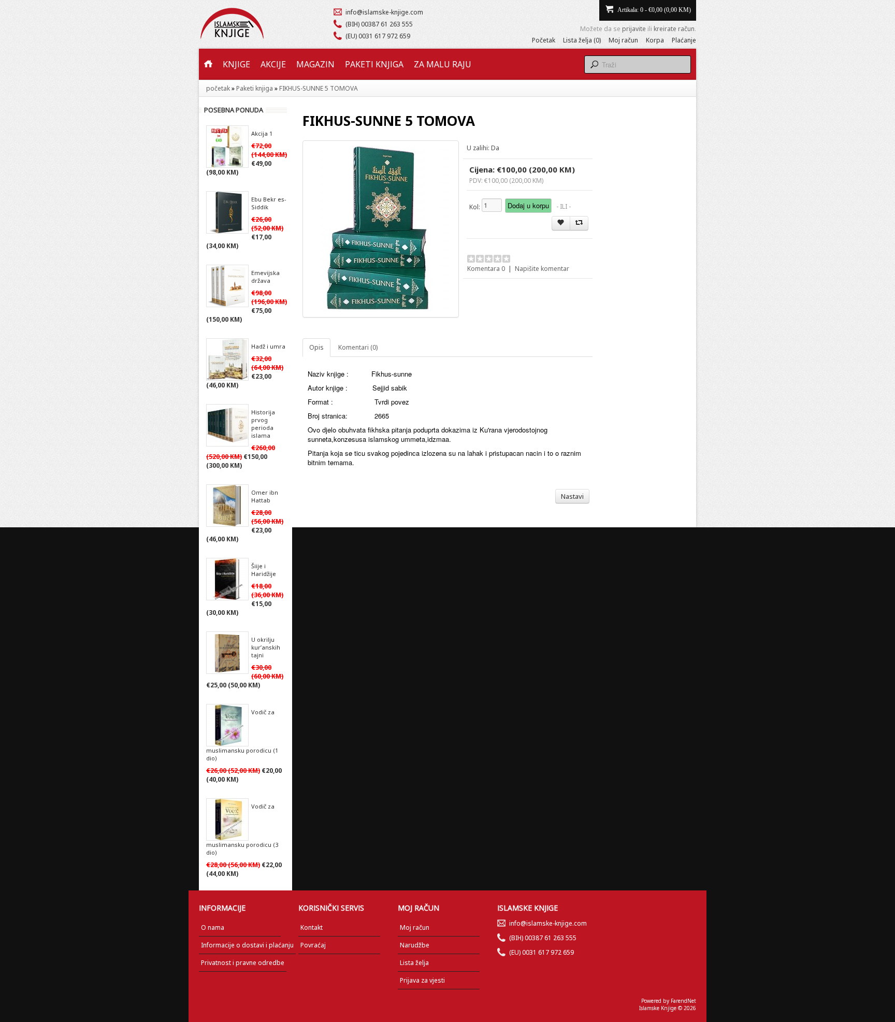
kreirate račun (674, 28)
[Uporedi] (579, 223)
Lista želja (414, 962)
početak (218, 88)
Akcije (273, 64)
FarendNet (683, 1000)
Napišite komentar (542, 268)
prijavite (634, 28)
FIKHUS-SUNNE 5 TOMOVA (318, 88)
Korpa (655, 40)
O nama (212, 927)
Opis (316, 347)
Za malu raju (442, 64)
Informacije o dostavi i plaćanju (247, 945)
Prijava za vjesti (422, 980)
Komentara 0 (486, 268)
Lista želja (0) (582, 40)
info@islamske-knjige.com (384, 12)
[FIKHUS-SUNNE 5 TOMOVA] (380, 229)
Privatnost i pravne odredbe (242, 962)
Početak (543, 40)
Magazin (315, 64)
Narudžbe (414, 945)
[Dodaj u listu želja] (561, 223)
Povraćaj (313, 945)
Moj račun (623, 40)
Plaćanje (684, 40)
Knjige (236, 64)
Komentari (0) (358, 347)
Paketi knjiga (374, 64)
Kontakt (311, 927)
